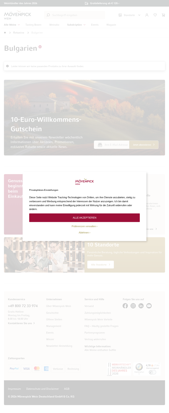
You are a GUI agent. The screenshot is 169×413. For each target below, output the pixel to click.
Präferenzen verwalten (84, 226)
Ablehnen (84, 232)
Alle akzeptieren (84, 217)
